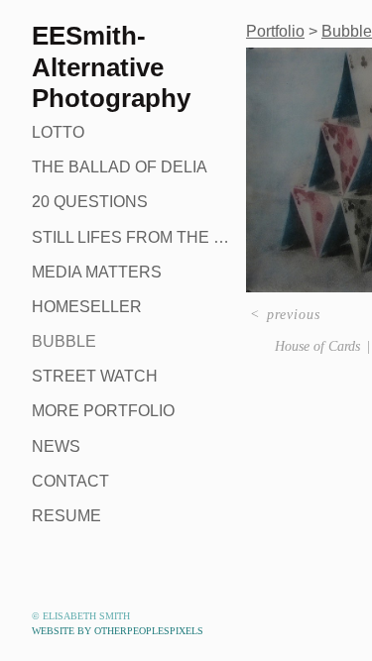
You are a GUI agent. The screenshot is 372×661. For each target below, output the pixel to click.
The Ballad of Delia (119, 167)
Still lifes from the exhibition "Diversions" (131, 237)
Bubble (64, 341)
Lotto (58, 132)
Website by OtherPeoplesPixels (117, 630)
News (56, 446)
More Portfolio (103, 410)
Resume (66, 515)
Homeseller (87, 306)
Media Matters (97, 272)
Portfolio (275, 31)
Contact (70, 481)
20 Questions (90, 201)
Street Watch (95, 376)
